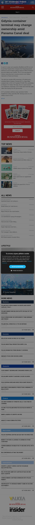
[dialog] (17, 262)
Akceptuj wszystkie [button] (17, 266)
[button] (17, 271)
